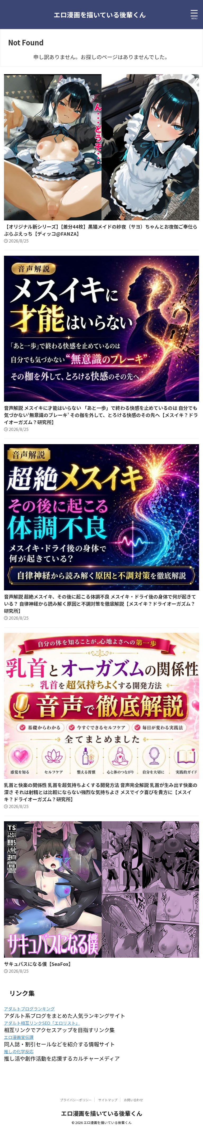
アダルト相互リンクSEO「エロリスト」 (42, 1023)
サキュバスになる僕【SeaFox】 (38, 963)
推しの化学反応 (19, 1051)
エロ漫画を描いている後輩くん (100, 14)
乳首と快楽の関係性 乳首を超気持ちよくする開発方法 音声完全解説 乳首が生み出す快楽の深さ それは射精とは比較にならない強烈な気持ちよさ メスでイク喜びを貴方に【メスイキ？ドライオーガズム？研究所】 (100, 792)
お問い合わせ (133, 1100)
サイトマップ (107, 1100)
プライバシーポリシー (76, 1100)
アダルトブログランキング (29, 1008)
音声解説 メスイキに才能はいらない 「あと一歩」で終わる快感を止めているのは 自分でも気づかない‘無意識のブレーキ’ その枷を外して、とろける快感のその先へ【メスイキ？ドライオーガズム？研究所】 (101, 414)
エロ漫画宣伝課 (19, 1037)
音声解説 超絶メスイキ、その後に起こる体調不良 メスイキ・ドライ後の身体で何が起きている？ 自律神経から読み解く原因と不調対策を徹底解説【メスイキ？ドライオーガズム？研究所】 (100, 603)
